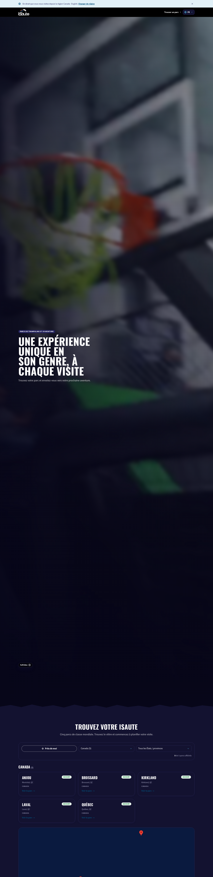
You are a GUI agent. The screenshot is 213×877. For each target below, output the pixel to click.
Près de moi (51, 748)
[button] (141, 833)
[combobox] (189, 12)
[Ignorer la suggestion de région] (192, 3)
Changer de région (86, 3)
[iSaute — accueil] (23, 12)
